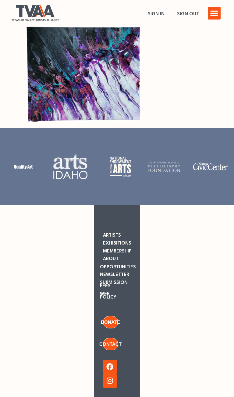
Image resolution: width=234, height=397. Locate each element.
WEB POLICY (108, 296)
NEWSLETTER (114, 275)
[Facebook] (110, 367)
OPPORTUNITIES (118, 267)
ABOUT (111, 259)
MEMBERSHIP (117, 251)
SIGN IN (156, 14)
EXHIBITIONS (117, 243)
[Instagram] (110, 381)
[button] (214, 13)
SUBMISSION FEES (114, 284)
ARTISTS (112, 235)
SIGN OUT (188, 14)
